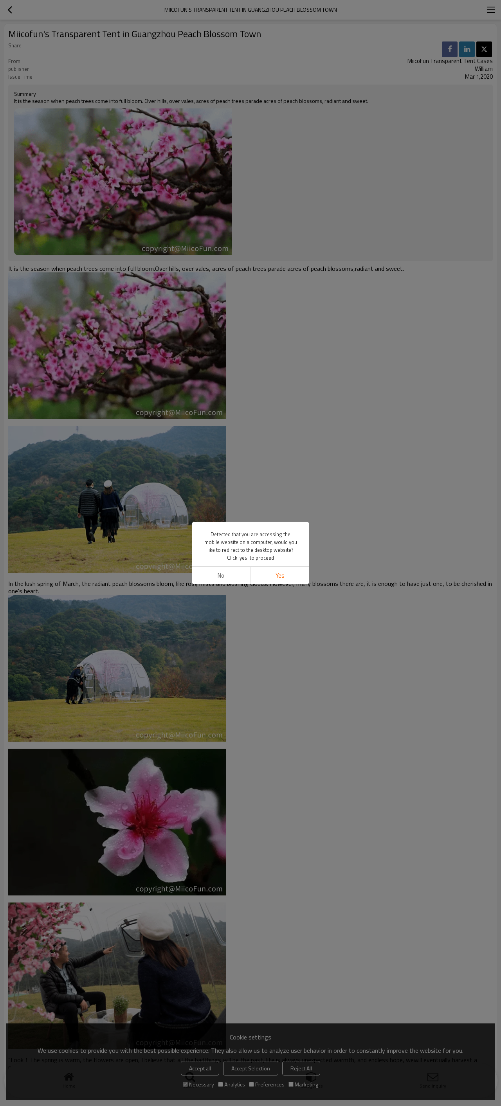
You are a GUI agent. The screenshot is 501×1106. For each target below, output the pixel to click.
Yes (280, 575)
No (221, 575)
